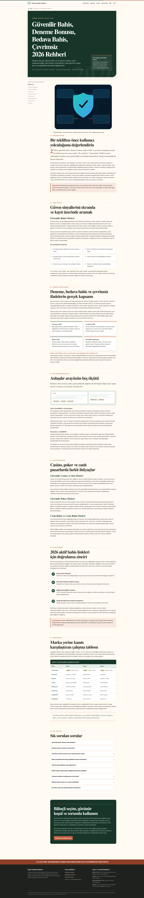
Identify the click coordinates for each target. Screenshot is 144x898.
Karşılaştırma (32, 100)
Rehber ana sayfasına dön (63, 838)
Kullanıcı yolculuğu (33, 87)
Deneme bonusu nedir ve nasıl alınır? (63, 748)
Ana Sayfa (30, 8)
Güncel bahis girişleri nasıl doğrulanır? (64, 765)
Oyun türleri (31, 96)
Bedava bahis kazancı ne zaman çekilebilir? (65, 782)
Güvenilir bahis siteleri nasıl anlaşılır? (64, 742)
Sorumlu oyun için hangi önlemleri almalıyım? (66, 787)
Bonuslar (92, 3)
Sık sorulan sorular (69, 877)
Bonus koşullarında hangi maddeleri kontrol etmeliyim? (69, 759)
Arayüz (98, 3)
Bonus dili (31, 91)
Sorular (30, 103)
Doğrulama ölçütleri (69, 872)
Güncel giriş (105, 3)
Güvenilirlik (86, 3)
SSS (110, 3)
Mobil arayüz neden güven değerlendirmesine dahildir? (69, 770)
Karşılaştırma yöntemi (70, 874)
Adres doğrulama (33, 98)
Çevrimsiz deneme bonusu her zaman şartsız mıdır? (68, 753)
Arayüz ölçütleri (32, 94)
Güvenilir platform (33, 89)
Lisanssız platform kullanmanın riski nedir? (65, 776)
